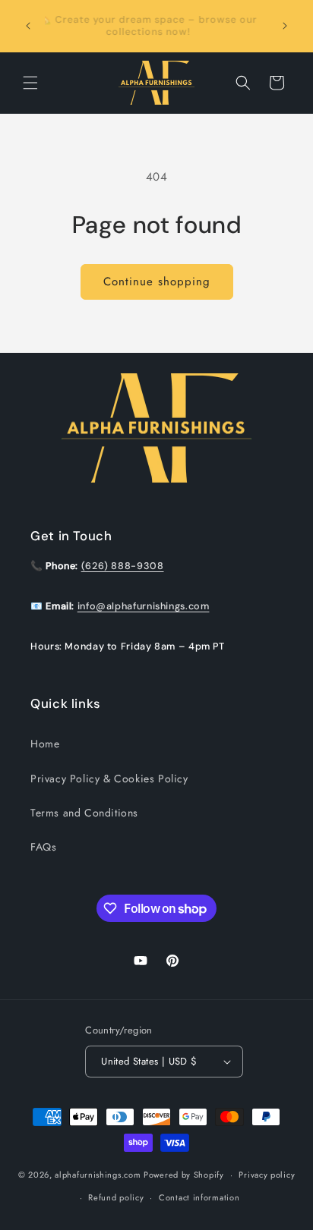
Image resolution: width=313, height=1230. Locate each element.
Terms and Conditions (84, 812)
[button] (30, 82)
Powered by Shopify (184, 1175)
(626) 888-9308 (122, 566)
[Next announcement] (285, 25)
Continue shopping (156, 281)
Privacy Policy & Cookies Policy (109, 778)
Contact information (199, 1197)
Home (44, 743)
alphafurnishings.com (98, 1175)
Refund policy (116, 1197)
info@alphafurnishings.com (143, 606)
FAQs (43, 846)
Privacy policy (267, 1175)
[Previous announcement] (28, 25)
